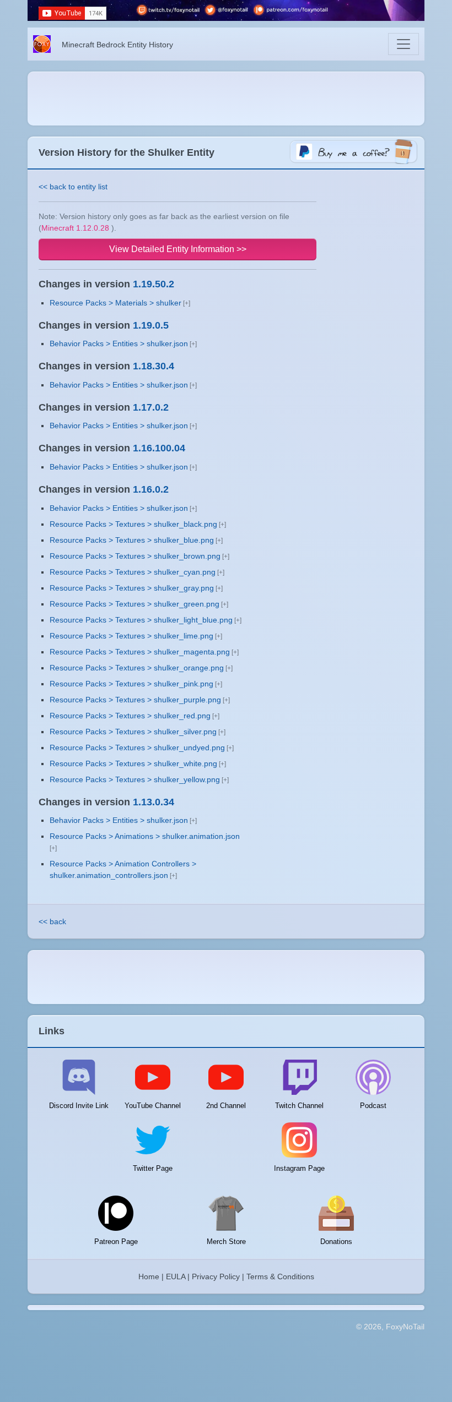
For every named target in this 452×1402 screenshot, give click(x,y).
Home (148, 1276)
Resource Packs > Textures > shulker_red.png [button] (130, 715)
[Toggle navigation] (403, 44)
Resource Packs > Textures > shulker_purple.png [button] (135, 699)
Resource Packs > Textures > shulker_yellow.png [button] (135, 779)
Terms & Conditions (280, 1276)
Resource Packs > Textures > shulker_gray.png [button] (132, 587)
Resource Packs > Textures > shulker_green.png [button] (134, 603)
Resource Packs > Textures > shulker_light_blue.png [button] (141, 619)
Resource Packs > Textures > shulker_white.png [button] (133, 763)
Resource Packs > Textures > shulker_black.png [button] (133, 524)
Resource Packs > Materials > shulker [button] (115, 302)
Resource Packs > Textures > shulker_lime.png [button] (131, 635)
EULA (175, 1276)
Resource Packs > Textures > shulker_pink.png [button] (131, 683)
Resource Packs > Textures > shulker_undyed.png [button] (137, 747)
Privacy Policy (216, 1276)
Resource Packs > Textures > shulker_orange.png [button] (137, 667)
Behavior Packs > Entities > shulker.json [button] (119, 343)
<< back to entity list (73, 186)
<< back (52, 921)
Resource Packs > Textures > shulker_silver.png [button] (133, 731)
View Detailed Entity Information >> (177, 249)
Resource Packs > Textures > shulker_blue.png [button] (132, 540)
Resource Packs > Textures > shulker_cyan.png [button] (133, 572)
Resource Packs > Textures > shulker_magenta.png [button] (140, 651)
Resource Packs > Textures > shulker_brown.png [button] (135, 556)
